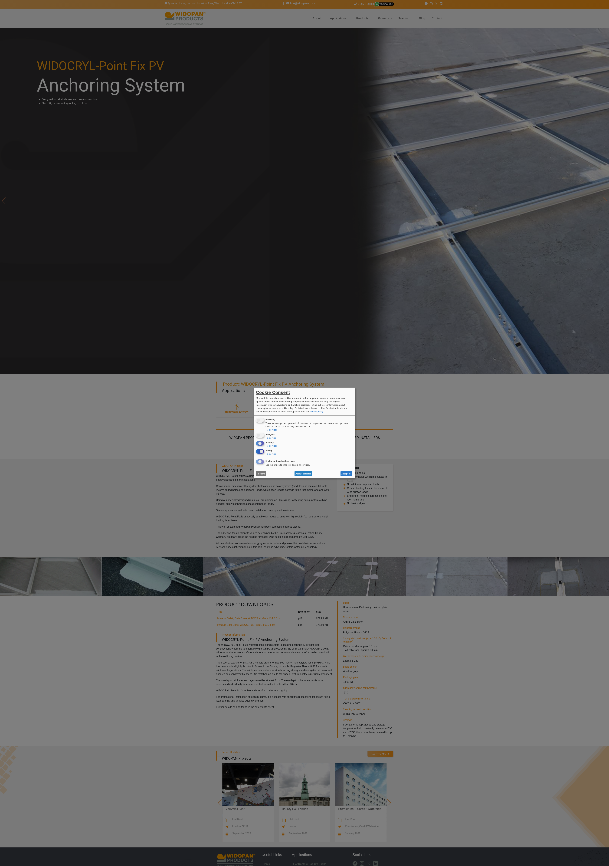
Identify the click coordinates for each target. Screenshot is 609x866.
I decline (261, 473)
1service (270, 438)
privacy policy (316, 411)
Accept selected (303, 473)
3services (271, 429)
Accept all (346, 473)
